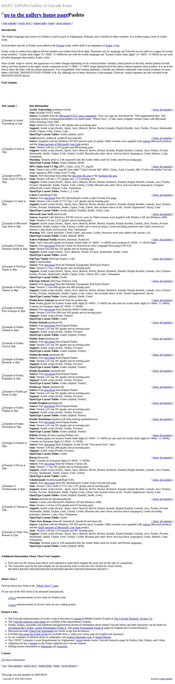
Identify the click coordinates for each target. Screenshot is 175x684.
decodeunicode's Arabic (21, 627)
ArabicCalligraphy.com (79, 637)
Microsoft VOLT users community (78, 115)
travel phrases (63, 23)
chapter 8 (79, 618)
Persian (60, 45)
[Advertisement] (63, 95)
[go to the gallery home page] (34, 15)
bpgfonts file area (107, 175)
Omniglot (62, 646)
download (49, 198)
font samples (9, 23)
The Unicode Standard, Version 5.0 (133, 618)
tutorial (33, 643)
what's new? (25, 23)
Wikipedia (46, 646)
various (146, 141)
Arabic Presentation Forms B (87, 627)
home (51, 23)
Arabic (109, 45)
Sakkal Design (103, 637)
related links (39, 23)
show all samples (162, 109)
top (4, 665)
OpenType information (41, 630)
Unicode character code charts (29, 621)
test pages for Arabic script (33, 634)
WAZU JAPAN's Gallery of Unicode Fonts (36, 5)
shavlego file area (81, 175)
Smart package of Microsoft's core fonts (59, 144)
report (79, 640)
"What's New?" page (47, 585)
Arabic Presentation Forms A (50, 627)
